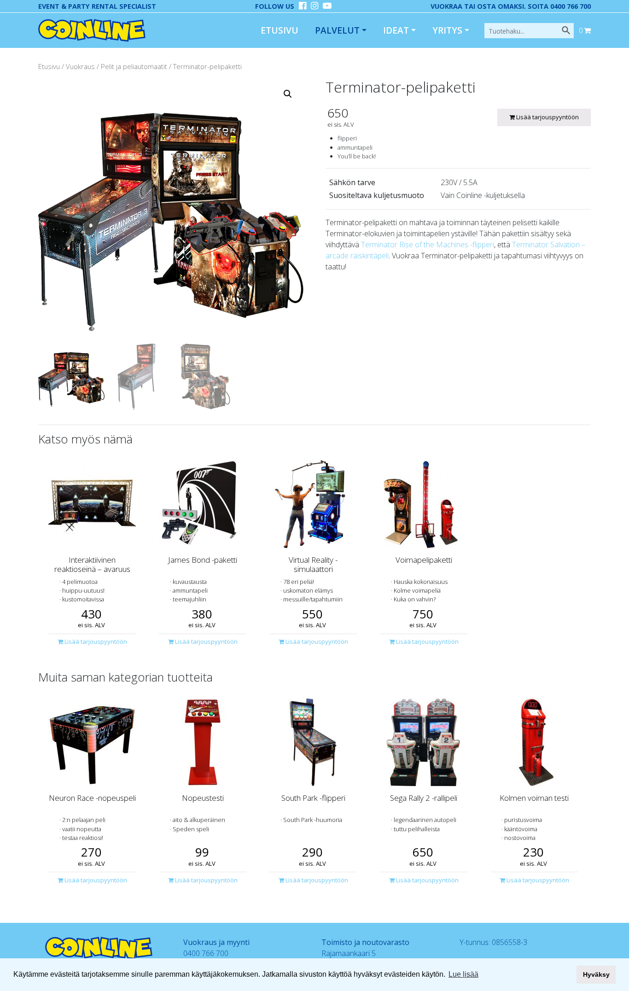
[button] (288, 94)
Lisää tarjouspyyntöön (547, 117)
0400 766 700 (205, 953)
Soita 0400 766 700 (559, 6)
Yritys (447, 30)
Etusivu (279, 30)
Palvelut (337, 30)
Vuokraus (80, 66)
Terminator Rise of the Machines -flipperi (427, 244)
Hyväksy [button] (596, 974)
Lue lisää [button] (463, 974)
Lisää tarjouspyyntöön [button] (95, 641)
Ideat (396, 30)
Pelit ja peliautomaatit (134, 66)
